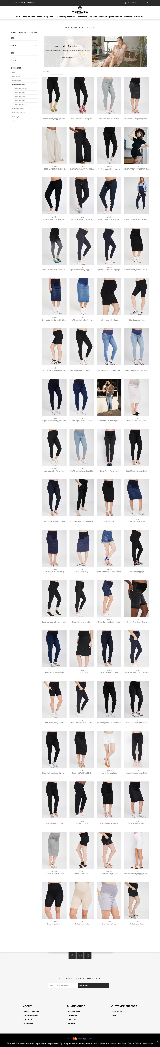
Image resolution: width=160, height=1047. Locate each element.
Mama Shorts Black (81, 874)
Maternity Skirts (20, 100)
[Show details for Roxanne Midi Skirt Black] (81, 749)
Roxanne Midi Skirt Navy (54, 572)
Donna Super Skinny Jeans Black (109, 723)
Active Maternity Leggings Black (81, 119)
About (14, 121)
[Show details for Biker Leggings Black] (136, 296)
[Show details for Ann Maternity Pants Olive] (109, 95)
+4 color (54, 871)
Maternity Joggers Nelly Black (54, 219)
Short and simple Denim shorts (109, 572)
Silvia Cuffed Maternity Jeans (109, 421)
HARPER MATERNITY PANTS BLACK (81, 169)
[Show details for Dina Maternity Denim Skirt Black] (136, 246)
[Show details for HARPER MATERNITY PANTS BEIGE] (54, 145)
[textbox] (135, 3)
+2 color (54, 217)
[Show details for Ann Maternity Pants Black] (54, 447)
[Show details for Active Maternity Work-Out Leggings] (81, 699)
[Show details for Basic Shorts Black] (136, 900)
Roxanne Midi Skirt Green (54, 874)
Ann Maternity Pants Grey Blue (82, 471)
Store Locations (31, 1015)
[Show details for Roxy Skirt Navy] (81, 548)
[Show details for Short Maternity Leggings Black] (54, 346)
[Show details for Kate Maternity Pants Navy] (54, 497)
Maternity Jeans (20, 93)
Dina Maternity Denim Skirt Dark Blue (54, 320)
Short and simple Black (109, 874)
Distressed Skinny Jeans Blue (109, 370)
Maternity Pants (20, 97)
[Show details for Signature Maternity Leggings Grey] (81, 246)
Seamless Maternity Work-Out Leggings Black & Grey (54, 270)
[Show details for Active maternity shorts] (54, 699)
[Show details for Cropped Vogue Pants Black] (136, 749)
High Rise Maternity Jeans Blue (54, 421)
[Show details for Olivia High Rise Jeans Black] (136, 699)
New (18, 16)
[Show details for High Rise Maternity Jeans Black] (109, 145)
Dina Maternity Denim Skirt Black (136, 270)
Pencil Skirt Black (109, 521)
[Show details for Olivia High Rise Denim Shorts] (109, 598)
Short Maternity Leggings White (136, 874)
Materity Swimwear (134, 16)
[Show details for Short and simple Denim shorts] (109, 548)
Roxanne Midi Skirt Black (81, 773)
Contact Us (117, 1011)
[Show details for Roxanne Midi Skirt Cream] (136, 397)
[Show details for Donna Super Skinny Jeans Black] (109, 699)
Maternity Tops (45, 16)
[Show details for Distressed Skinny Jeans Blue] (109, 346)
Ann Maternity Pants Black (54, 471)
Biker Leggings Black (136, 320)
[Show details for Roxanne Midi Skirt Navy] (54, 548)
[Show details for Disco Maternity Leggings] (81, 598)
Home (13, 32)
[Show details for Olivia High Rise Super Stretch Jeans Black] (54, 749)
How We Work (74, 1011)
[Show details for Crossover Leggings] (136, 548)
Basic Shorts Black (136, 924)
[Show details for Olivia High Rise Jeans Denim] (81, 397)
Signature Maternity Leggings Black (81, 370)
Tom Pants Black (82, 823)
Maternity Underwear (110, 16)
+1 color (54, 166)
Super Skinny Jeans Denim (54, 672)
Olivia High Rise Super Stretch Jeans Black (54, 773)
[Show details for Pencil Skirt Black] (109, 497)
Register (31, 3)
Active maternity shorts (54, 723)
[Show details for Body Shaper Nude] (81, 900)
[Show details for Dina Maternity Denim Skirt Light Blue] (81, 296)
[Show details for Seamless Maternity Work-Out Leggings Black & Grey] (54, 246)
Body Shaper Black (54, 924)
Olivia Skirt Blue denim (136, 521)
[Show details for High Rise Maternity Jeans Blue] (54, 397)
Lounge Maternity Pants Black (81, 521)
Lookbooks (28, 1023)
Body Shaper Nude (82, 924)
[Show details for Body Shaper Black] (54, 900)
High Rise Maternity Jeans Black (109, 169)
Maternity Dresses (87, 16)
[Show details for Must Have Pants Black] (54, 799)
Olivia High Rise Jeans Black (136, 723)
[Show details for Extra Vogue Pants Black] (109, 447)
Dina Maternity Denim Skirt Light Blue (81, 320)
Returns (71, 1023)
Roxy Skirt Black (82, 672)
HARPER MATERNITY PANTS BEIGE (54, 169)
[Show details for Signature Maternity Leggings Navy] (109, 246)
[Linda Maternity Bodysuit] (136, 145)
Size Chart (72, 1015)
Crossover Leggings (136, 572)
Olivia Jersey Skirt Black (109, 823)
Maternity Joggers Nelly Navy (109, 219)
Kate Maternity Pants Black (136, 471)
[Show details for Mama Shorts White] (109, 749)
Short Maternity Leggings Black (54, 370)
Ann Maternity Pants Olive (109, 119)
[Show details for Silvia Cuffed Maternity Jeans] (109, 397)
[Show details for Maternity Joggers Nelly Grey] (81, 195)
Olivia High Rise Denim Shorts (109, 622)
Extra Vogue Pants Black (109, 471)
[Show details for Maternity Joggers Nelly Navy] (109, 195)
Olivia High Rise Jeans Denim (82, 421)
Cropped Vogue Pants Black (136, 773)
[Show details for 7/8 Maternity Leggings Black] (54, 95)
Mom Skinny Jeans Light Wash (136, 370)
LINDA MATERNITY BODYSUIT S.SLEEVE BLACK (136, 169)
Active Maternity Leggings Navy (136, 672)
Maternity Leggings (21, 89)
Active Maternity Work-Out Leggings (81, 723)
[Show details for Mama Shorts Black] (81, 850)
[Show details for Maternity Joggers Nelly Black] (54, 195)
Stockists (28, 1019)
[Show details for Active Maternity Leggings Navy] (136, 648)
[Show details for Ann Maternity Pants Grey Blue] (81, 447)
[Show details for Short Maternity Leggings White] (136, 850)
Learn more (148, 1043)
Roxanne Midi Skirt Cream (137, 421)
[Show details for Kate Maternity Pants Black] (136, 447)
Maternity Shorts (20, 104)
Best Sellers (29, 16)
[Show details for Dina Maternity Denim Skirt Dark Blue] (54, 296)
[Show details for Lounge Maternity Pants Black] (81, 497)
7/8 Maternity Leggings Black (54, 119)
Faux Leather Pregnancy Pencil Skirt (136, 119)
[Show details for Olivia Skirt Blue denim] (136, 497)
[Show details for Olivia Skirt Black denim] (136, 799)
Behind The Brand (31, 1011)
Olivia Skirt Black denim (136, 823)
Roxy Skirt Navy (82, 572)
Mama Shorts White (109, 773)
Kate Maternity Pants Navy (54, 521)
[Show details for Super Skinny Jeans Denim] (54, 648)
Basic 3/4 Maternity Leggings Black (54, 622)
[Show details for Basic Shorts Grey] (109, 900)
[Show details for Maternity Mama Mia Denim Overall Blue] (136, 195)
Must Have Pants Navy (109, 672)
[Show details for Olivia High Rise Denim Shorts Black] (136, 598)
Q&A (114, 1015)
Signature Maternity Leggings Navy (109, 270)
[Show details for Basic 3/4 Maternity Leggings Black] (54, 598)
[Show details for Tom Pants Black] (81, 799)
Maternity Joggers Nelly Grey (82, 219)
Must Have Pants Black (54, 823)
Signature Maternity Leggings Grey (81, 270)
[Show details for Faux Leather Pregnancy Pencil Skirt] (136, 95)
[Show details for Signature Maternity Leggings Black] (81, 346)
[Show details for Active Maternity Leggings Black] (81, 95)
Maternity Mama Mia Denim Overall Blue (136, 219)
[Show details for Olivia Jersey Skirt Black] (109, 799)
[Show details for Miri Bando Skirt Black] (109, 296)
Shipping (72, 1019)
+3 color (137, 418)
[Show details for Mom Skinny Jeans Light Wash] (136, 346)
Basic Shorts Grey (109, 924)
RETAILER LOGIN (19, 3)
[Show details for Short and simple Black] (109, 850)
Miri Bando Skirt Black (109, 320)
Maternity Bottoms (65, 16)
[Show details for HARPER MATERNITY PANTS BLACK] (81, 145)
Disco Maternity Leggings (81, 622)
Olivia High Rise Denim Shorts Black (136, 622)
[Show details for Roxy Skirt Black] (81, 648)
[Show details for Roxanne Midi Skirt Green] (54, 850)
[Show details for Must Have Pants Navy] (109, 648)
